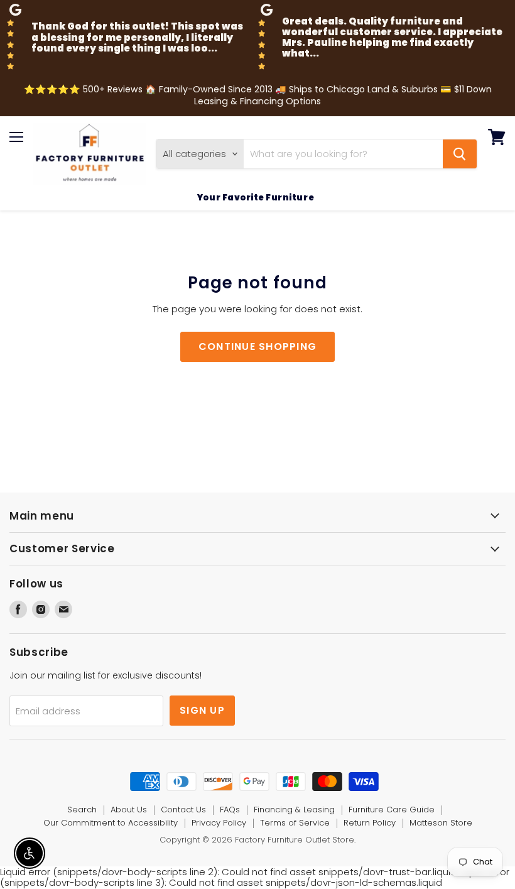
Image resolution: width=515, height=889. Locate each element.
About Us (129, 809)
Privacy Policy (219, 823)
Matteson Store (440, 823)
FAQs (230, 809)
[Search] (460, 153)
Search (82, 809)
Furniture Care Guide (392, 809)
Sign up (202, 710)
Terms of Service (295, 823)
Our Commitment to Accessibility (110, 823)
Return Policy (370, 823)
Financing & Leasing (294, 809)
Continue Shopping (257, 346)
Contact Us (183, 809)
